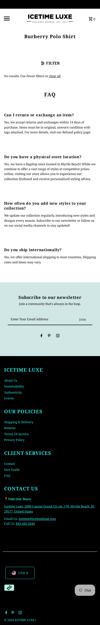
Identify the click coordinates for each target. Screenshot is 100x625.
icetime (24, 518)
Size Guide (12, 469)
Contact (9, 463)
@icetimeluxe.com (42, 518)
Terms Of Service (16, 434)
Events (9, 398)
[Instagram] (57, 336)
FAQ (7, 475)
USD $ (23, 573)
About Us (10, 380)
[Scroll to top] (89, 612)
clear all (55, 76)
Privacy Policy (14, 440)
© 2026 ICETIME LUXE (19, 620)
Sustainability (14, 386)
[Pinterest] (49, 336)
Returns (10, 428)
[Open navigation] (13, 18)
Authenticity (13, 392)
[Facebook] (41, 336)
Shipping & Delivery (18, 422)
